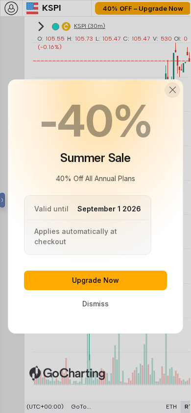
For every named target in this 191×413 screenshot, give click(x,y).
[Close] (172, 90)
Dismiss (95, 303)
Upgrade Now (95, 280)
